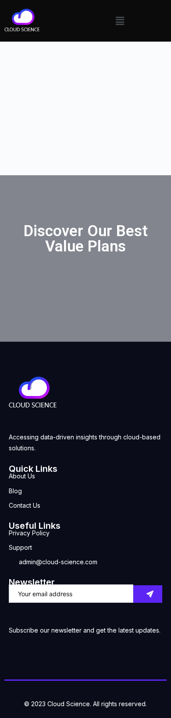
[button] (119, 21)
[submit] (147, 594)
